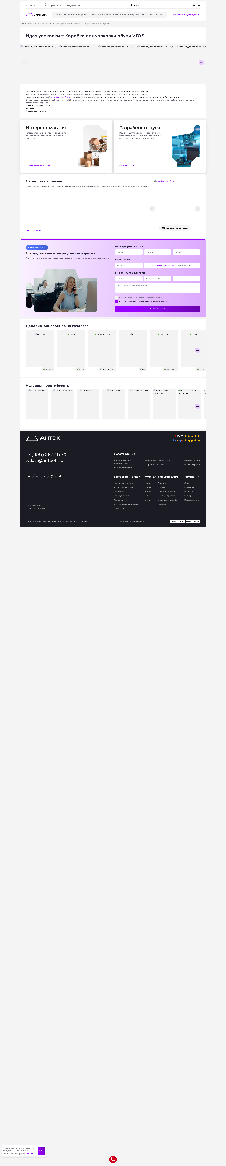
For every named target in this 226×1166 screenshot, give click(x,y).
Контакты (189, 487)
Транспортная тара (123, 487)
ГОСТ (147, 496)
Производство (191, 500)
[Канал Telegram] (59, 476)
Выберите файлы (165, 265)
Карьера (188, 496)
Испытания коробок (168, 500)
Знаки (148, 500)
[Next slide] (197, 350)
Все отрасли (32, 230)
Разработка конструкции (157, 460)
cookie (30, 1153)
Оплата (161, 487)
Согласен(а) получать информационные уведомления (143, 301)
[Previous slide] (29, 350)
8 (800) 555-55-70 (53, 6)
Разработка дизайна (155, 464)
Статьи (148, 487)
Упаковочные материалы (126, 504)
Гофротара (119, 491)
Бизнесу (162, 504)
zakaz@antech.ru (73, 6)
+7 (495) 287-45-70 (34, 6)
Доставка (162, 483)
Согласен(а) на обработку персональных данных (140, 297)
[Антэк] (23, 23)
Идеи (147, 483)
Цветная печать (192, 460)
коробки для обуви (60, 97)
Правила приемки (167, 496)
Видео (148, 491)
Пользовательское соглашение (129, 521)
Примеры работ (192, 464)
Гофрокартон (120, 500)
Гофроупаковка (121, 496)
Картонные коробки (124, 483)
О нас (187, 483)
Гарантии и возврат (167, 491)
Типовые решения (123, 467)
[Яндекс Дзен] (36, 476)
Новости (188, 491)
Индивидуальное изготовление (122, 461)
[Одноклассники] (44, 476)
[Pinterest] (52, 476)
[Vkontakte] (29, 476)
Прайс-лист (119, 508)
